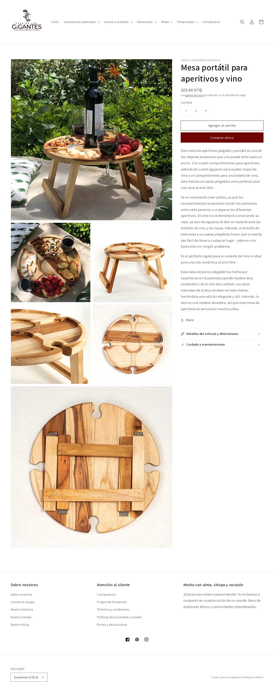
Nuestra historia (22, 609)
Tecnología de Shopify (252, 677)
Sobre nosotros (21, 594)
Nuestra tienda (21, 617)
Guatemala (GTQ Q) (26, 677)
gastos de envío (195, 95)
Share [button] (190, 320)
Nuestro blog (20, 625)
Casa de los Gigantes (229, 677)
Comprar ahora (222, 138)
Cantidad (186, 102)
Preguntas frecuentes (112, 602)
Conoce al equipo (23, 602)
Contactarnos (106, 594)
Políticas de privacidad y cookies (119, 617)
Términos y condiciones (113, 609)
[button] (81, 21)
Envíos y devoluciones (112, 625)
